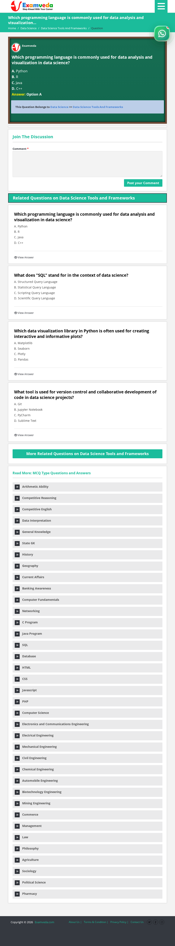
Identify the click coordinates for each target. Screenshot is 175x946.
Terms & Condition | (96, 922)
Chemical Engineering (37, 769)
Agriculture (29, 860)
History (26, 554)
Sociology (28, 871)
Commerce (29, 814)
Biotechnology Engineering (40, 792)
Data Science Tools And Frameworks (98, 107)
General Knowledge (35, 532)
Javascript (28, 690)
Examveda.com (44, 922)
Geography (29, 566)
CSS (24, 679)
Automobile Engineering (39, 781)
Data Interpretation (35, 520)
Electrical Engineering (37, 735)
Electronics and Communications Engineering (54, 724)
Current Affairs (32, 577)
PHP (24, 701)
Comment (21, 149)
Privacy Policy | (119, 922)
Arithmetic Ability (34, 487)
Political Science (33, 882)
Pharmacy (28, 894)
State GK (27, 543)
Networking (30, 611)
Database (28, 656)
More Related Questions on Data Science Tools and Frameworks (87, 453)
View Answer (26, 257)
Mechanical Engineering (38, 747)
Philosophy (29, 848)
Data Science (59, 107)
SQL (24, 645)
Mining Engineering (35, 803)
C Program (29, 622)
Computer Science (34, 713)
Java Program (31, 634)
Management (31, 826)
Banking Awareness (35, 588)
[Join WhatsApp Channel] (162, 33)
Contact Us (137, 922)
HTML (25, 667)
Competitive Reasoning (38, 498)
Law (24, 837)
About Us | (75, 922)
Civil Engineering (33, 758)
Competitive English (36, 509)
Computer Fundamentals (39, 600)
